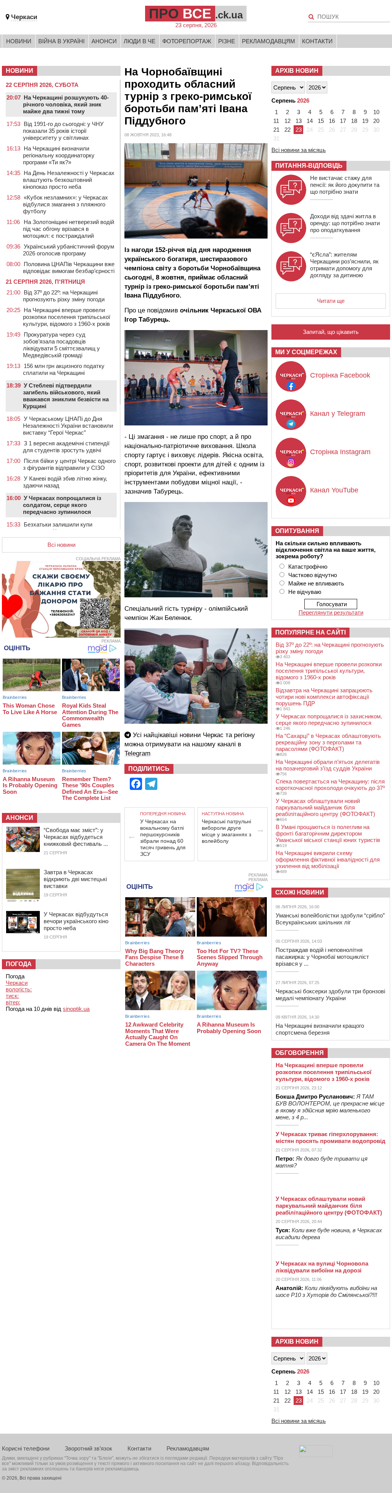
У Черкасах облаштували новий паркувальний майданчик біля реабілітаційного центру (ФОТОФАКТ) (325, 807)
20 (376, 121)
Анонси (104, 41)
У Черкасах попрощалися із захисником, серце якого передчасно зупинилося (329, 719)
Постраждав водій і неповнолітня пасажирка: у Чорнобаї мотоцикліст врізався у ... (322, 957)
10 (376, 112)
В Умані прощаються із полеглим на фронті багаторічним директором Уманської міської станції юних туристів (328, 833)
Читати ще (331, 301)
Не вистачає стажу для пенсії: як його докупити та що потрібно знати (344, 185)
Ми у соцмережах (306, 352)
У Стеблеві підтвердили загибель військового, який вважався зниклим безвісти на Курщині (66, 395)
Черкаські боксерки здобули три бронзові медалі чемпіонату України (330, 994)
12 (287, 121)
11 (276, 121)
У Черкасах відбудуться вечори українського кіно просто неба (76, 921)
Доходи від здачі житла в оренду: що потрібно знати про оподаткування (345, 223)
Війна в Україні (61, 41)
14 (310, 121)
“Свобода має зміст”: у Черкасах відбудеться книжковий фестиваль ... (76, 837)
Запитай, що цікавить (331, 332)
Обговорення (299, 1053)
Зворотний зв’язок (88, 1448)
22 (287, 129)
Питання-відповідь (309, 165)
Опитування (297, 531)
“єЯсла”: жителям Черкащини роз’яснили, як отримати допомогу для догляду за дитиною (344, 264)
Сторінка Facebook (340, 375)
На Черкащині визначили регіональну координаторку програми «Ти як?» (59, 155)
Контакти (317, 41)
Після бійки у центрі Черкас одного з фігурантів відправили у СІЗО (69, 464)
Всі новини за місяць (298, 150)
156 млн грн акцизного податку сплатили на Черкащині (64, 369)
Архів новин (296, 70)
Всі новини (61, 544)
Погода (19, 964)
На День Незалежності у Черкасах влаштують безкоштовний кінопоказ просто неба (68, 180)
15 (321, 121)
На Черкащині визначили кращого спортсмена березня (320, 1029)
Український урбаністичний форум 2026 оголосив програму (68, 250)
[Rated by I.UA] (316, 1455)
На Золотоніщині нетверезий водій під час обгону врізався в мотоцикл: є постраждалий (68, 229)
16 (332, 121)
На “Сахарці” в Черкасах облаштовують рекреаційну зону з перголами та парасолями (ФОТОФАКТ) (328, 742)
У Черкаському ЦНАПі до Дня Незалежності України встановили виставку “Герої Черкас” (68, 425)
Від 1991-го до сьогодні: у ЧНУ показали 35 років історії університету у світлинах (63, 131)
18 (354, 121)
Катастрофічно (307, 566)
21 (276, 129)
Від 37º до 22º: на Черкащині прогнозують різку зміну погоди (64, 296)
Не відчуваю (304, 592)
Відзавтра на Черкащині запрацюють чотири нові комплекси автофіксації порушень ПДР (324, 696)
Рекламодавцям (268, 41)
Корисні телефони (25, 1448)
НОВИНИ (19, 70)
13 (299, 121)
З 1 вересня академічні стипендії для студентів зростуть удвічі (66, 446)
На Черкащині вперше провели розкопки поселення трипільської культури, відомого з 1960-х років (66, 317)
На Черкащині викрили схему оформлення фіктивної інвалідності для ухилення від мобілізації (328, 859)
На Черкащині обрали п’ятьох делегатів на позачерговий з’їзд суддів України (328, 765)
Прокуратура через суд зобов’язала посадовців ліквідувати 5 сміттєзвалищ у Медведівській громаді (61, 344)
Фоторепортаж (186, 41)
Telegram (137, 753)
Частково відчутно (312, 575)
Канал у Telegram (337, 413)
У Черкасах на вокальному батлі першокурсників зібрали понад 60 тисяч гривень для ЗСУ (163, 837)
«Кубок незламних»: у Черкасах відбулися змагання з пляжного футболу (65, 204)
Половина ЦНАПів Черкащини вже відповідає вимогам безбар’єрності (68, 267)
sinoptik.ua (76, 1009)
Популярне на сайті (310, 632)
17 (343, 121)
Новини (18, 41)
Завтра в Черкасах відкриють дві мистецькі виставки (75, 879)
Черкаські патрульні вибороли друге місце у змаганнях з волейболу (226, 831)
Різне (226, 41)
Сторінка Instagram (340, 452)
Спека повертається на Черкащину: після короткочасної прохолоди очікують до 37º (330, 784)
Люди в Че (139, 41)
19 (365, 121)
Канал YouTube (334, 490)
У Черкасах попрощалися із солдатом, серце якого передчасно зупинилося (62, 505)
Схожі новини (299, 892)
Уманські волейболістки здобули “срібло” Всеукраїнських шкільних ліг (330, 919)
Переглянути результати (331, 612)
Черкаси (24, 17)
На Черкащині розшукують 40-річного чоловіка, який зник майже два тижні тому (66, 104)
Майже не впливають (316, 583)
